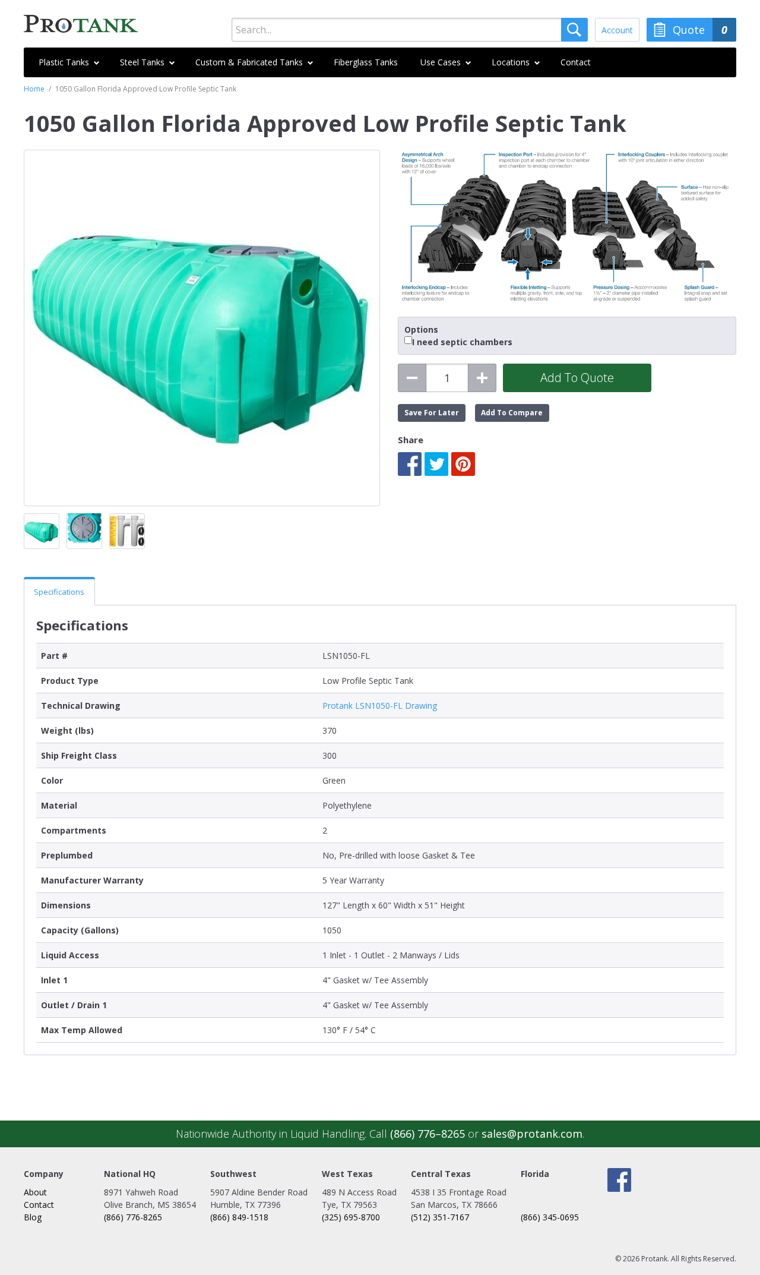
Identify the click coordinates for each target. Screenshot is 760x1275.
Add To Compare (512, 413)
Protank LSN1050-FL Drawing (379, 705)
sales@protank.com (532, 1133)
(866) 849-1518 (239, 1217)
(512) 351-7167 (440, 1217)
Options (421, 329)
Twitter (436, 464)
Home (34, 89)
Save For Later (431, 413)
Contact (39, 1204)
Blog (33, 1217)
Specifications (59, 591)
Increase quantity (482, 378)
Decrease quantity (412, 378)
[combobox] (409, 30)
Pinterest (463, 464)
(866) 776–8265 (427, 1133)
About (35, 1192)
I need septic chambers (462, 342)
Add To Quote (577, 378)
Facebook (410, 464)
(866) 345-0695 (550, 1217)
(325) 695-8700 (351, 1217)
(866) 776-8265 (133, 1217)
